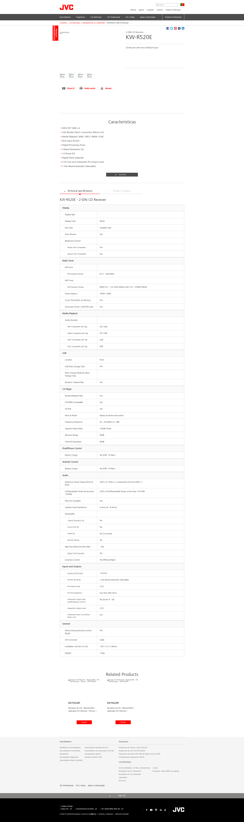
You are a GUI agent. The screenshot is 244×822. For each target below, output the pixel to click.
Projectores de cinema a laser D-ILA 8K (133, 748)
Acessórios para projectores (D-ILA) (131, 757)
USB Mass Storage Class (75, 366)
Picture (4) (71, 88)
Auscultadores (65, 741)
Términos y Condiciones (105, 814)
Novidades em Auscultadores (70, 748)
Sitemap (93, 814)
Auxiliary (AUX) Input (75, 573)
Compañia (150, 10)
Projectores (123, 741)
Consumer (63, 23)
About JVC (65, 809)
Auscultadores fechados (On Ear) (96, 748)
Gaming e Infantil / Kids (93, 757)
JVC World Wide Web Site (111, 809)
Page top (122, 796)
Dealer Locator (89, 88)
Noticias (133, 10)
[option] (84, 705)
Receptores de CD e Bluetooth (94, 23)
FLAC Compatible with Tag (77, 346)
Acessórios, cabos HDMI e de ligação (165, 771)
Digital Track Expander (75, 553)
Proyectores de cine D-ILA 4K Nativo (132, 751)
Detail (84, 722)
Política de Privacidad (121, 814)
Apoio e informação (96, 785)
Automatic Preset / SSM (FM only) (79, 306)
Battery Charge (71, 455)
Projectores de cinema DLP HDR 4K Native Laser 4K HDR (139, 754)
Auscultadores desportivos (69, 757)
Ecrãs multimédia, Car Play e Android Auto (134, 768)
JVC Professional (66, 785)
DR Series (122, 781)
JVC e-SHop (80, 785)
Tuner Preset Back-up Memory (78, 300)
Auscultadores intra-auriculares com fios (99, 751)
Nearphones (64, 754)
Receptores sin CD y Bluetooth (130, 774)
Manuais (108, 88)
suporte (141, 10)
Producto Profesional (173, 10)
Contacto (159, 10)
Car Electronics (74, 23)
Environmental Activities (85, 809)
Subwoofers (123, 777)
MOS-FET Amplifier (73, 501)
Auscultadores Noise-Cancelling (71, 760)
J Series (155, 768)
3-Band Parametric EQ (75, 520)
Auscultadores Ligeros (93, 754)
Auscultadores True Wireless (70, 751)
